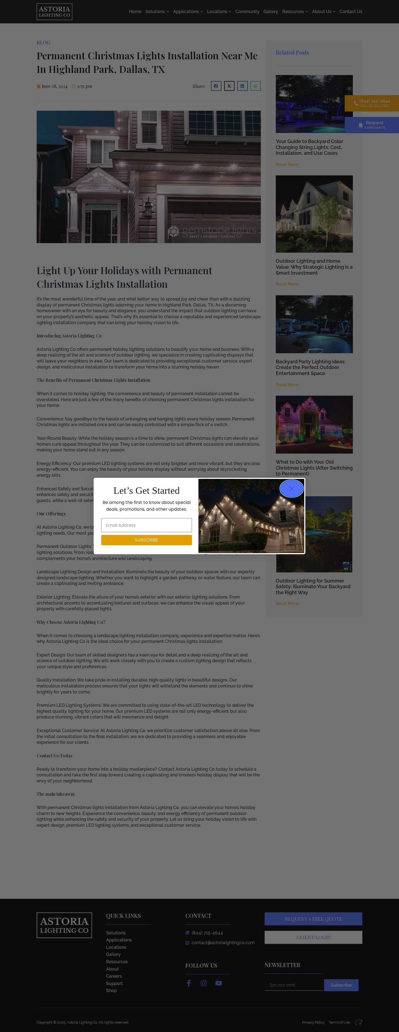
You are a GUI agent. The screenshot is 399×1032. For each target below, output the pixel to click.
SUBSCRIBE (147, 540)
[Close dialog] (291, 488)
